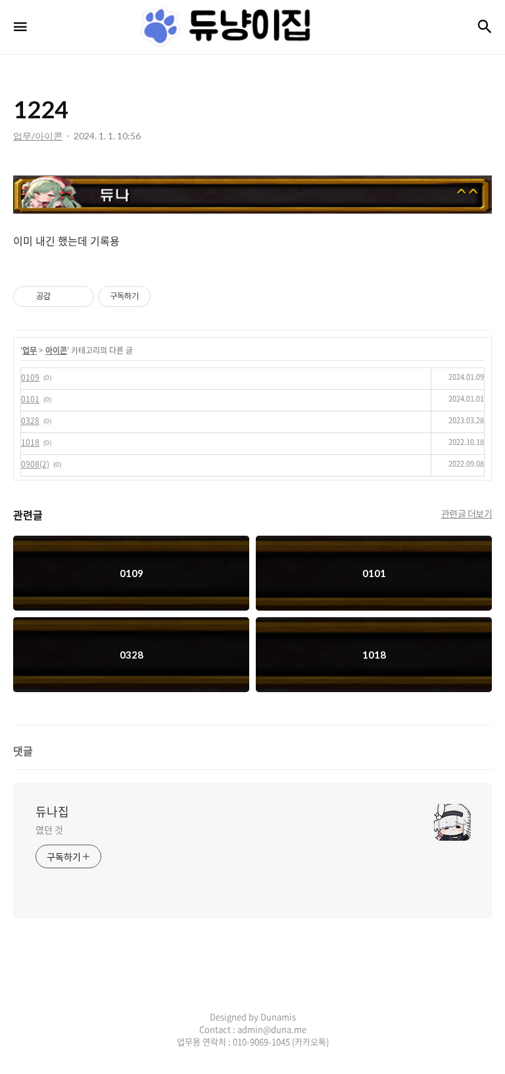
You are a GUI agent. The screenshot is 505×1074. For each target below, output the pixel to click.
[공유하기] (63, 296)
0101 (30, 399)
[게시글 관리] (79, 296)
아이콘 (56, 350)
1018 (30, 442)
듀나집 (52, 812)
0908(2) (35, 464)
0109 (30, 377)
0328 (30, 421)
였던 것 (49, 829)
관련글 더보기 (467, 513)
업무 (29, 350)
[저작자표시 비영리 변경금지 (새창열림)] (168, 296)
